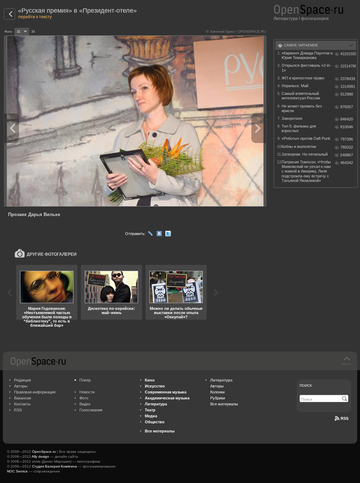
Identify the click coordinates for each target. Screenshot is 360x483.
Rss (344, 418)
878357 (346, 107)
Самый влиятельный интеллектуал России (301, 95)
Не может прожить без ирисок (302, 108)
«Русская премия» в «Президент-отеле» (77, 10)
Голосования (90, 410)
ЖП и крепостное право (303, 78)
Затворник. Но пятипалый (305, 154)
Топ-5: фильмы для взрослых (299, 128)
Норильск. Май (295, 86)
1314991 (347, 86)
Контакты (22, 404)
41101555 (348, 54)
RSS (18, 410)
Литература (286, 18)
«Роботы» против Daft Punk (306, 138)
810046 (346, 127)
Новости (87, 392)
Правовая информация (35, 392)
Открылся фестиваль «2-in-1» (306, 67)
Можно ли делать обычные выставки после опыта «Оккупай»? (176, 312)
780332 (346, 147)
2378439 (347, 79)
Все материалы (224, 404)
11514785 (348, 66)
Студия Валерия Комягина (54, 466)
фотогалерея (315, 18)
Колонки (217, 392)
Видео (84, 404)
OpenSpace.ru (44, 451)
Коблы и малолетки (299, 146)
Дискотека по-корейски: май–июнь (111, 310)
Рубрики (217, 398)
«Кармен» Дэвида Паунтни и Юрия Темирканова (307, 55)
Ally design (40, 456)
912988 (346, 94)
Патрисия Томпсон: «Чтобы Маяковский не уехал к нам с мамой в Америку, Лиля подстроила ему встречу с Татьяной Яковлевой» (306, 171)
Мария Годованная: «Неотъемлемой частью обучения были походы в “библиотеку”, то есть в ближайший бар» (47, 316)
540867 (346, 155)
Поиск (306, 385)
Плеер (85, 380)
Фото (83, 398)
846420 (346, 119)
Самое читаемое (301, 45)
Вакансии (22, 398)
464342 (346, 163)
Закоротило (292, 118)
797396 (346, 139)
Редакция (22, 380)
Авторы (20, 386)
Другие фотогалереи (52, 254)
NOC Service (17, 471)
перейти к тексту (35, 16)
